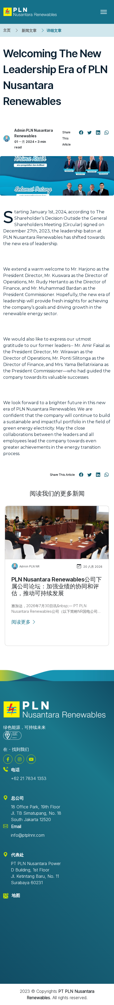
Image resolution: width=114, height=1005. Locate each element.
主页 (7, 30)
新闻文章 (29, 30)
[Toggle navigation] (104, 12)
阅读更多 (21, 622)
